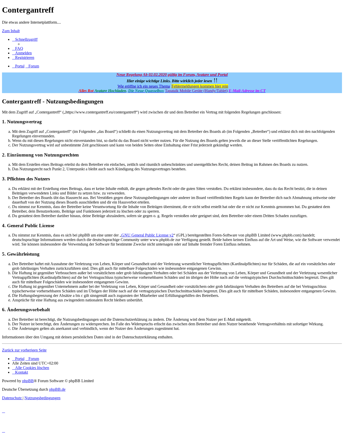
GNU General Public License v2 (147, 235)
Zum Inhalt (11, 31)
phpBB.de (57, 389)
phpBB (28, 381)
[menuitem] (17, 48)
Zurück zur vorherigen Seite (24, 350)
